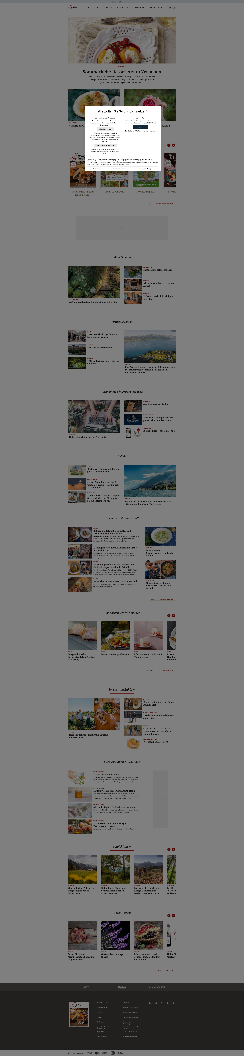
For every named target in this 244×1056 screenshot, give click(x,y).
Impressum (97, 169)
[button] (140, 127)
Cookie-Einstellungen (145, 169)
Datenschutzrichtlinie (119, 169)
